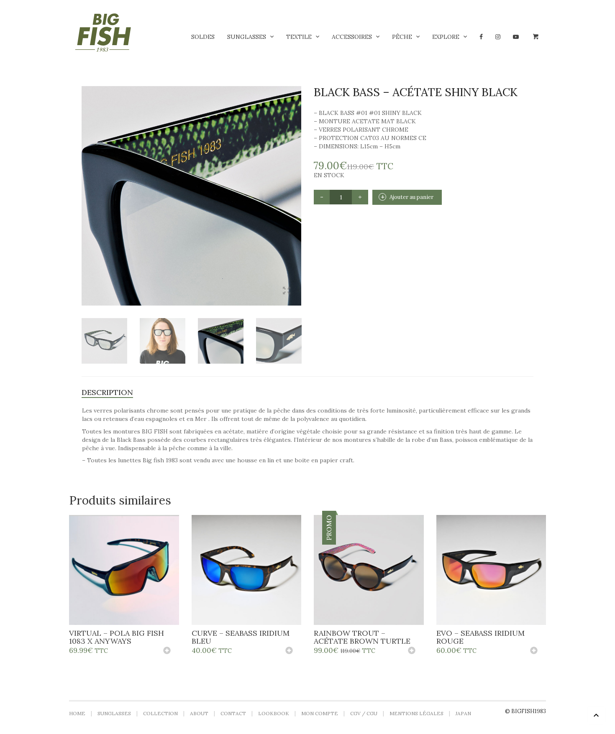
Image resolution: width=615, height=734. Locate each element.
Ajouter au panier (411, 197)
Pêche (402, 37)
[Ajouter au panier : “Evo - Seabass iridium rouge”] (534, 651)
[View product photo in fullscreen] (286, 291)
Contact (233, 713)
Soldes (203, 37)
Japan (463, 713)
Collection (160, 713)
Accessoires (352, 37)
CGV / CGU (363, 713)
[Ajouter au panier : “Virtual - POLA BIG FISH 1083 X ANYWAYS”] (167, 651)
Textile (299, 37)
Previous (86, 186)
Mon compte (319, 713)
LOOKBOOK (273, 713)
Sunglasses (246, 37)
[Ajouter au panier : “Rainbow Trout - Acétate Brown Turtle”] (411, 651)
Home (77, 713)
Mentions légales (416, 713)
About (199, 713)
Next (296, 186)
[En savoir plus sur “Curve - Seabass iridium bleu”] (289, 651)
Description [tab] (107, 392)
